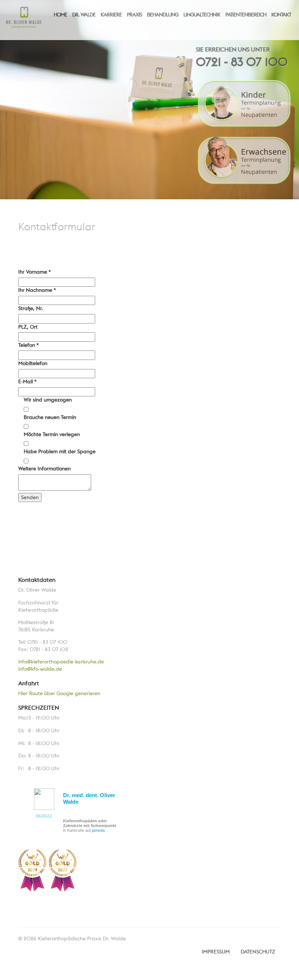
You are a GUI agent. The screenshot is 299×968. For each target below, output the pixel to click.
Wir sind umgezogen (48, 400)
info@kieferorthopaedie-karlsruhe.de (61, 662)
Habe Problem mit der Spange (60, 451)
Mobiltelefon (32, 363)
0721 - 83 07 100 (242, 62)
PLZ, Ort (28, 327)
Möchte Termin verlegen (52, 434)
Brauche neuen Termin (50, 417)
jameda (98, 830)
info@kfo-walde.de (40, 669)
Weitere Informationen (44, 468)
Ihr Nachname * (37, 290)
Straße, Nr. (30, 308)
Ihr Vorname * (34, 272)
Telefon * (28, 345)
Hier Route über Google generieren (59, 693)
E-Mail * (27, 381)
